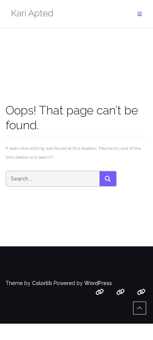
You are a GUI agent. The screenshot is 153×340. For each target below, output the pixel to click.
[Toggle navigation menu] (139, 14)
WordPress (98, 283)
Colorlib (42, 283)
